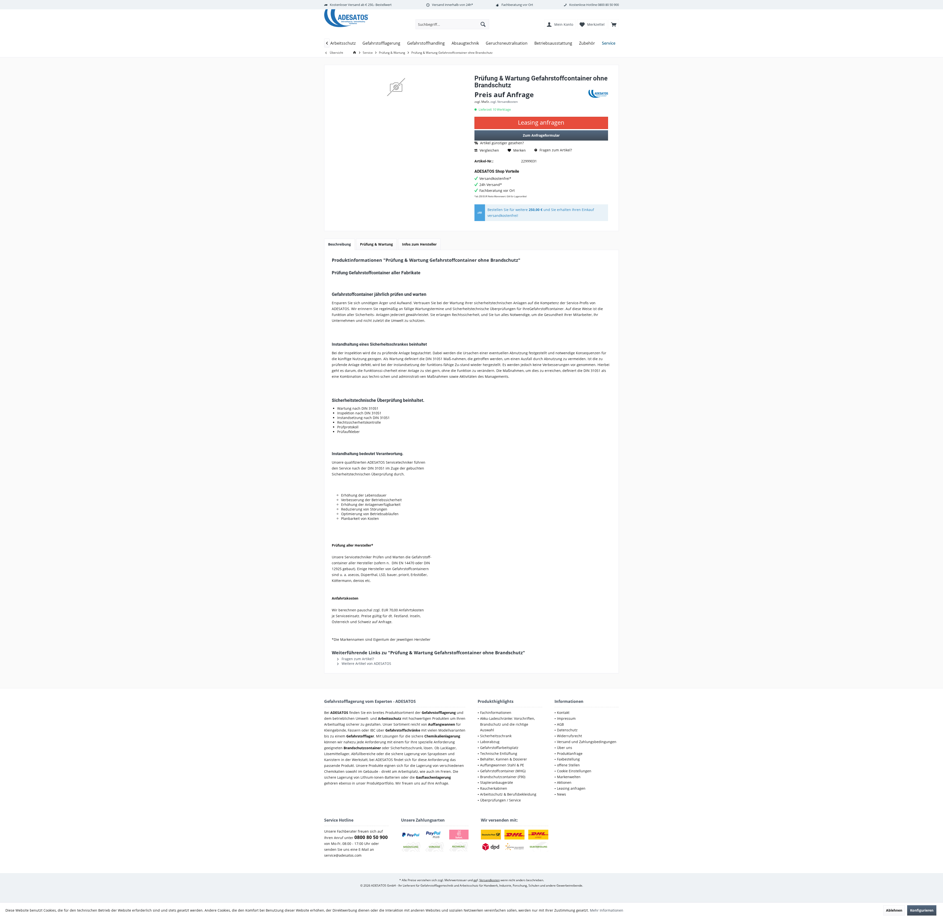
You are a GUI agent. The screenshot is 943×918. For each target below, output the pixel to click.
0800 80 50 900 (608, 4)
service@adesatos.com (342, 855)
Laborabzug (489, 741)
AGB (560, 724)
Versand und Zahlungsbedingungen (586, 741)
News (561, 794)
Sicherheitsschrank (496, 736)
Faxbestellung (568, 759)
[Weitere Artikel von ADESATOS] (598, 94)
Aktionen (564, 782)
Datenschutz (567, 730)
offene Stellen (568, 765)
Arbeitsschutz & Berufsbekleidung (508, 794)
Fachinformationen (495, 712)
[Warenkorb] (614, 24)
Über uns (564, 747)
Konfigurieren (921, 910)
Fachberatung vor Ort (517, 4)
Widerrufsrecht (569, 736)
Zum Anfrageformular (541, 135)
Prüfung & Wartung (376, 244)
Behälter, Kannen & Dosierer (503, 759)
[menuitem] (614, 24)
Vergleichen (489, 150)
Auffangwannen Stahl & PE (502, 765)
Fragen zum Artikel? (555, 150)
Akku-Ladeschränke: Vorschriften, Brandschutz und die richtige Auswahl (507, 724)
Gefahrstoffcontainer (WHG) (503, 771)
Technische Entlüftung (498, 753)
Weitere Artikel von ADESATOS (366, 663)
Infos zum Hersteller (419, 244)
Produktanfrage (569, 753)
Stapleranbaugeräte (496, 782)
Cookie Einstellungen (574, 771)
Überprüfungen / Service (500, 800)
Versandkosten (489, 880)
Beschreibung (339, 244)
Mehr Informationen (606, 910)
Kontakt (563, 712)
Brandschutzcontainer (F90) (502, 776)
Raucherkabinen (493, 788)
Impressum (566, 718)
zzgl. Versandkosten (504, 102)
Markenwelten (569, 776)
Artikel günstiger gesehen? (501, 143)
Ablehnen (894, 910)
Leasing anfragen (571, 788)
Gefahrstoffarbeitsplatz (499, 747)
